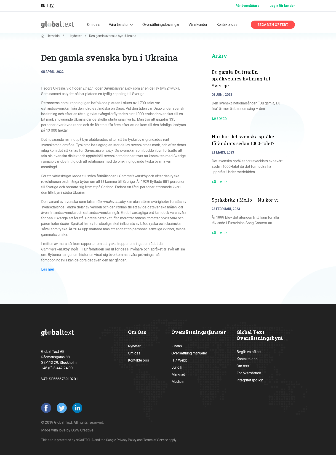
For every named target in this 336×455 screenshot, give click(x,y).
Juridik (176, 367)
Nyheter (76, 36)
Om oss (93, 24)
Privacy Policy (126, 440)
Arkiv (219, 55)
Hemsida (53, 36)
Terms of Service (155, 440)
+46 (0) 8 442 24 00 (57, 368)
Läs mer (47, 269)
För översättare (247, 5)
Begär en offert (272, 24)
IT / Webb (179, 360)
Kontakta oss (226, 24)
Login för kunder (282, 5)
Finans (176, 346)
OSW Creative (82, 430)
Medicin (177, 381)
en (43, 6)
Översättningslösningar (160, 24)
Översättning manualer (189, 353)
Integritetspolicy (250, 380)
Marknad (178, 374)
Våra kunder (198, 24)
